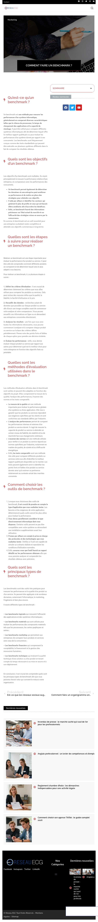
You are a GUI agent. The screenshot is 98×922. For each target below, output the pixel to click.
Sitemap (15, 917)
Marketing (12, 19)
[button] (91, 88)
